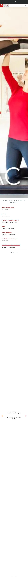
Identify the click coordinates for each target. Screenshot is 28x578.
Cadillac (4, 226)
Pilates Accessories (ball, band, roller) (11, 245)
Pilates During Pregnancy (8, 207)
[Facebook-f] (13, 2)
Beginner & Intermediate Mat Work (10, 220)
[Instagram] (15, 2)
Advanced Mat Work (7, 232)
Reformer (4, 213)
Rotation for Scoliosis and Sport (9, 238)
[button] (26, 5)
